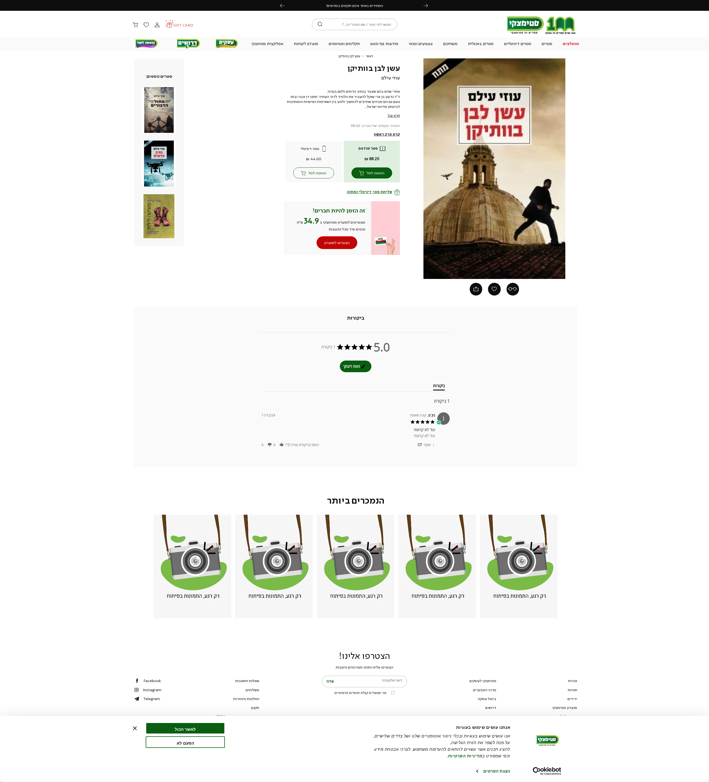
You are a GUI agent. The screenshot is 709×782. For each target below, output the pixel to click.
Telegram (151, 698)
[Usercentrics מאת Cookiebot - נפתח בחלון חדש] (547, 771)
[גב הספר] (513, 289)
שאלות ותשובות (247, 680)
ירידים (572, 698)
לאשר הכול (185, 729)
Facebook (152, 680)
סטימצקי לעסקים (482, 680)
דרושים (490, 707)
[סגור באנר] (135, 728)
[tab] (355, 318)
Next (428, 5)
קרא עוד (393, 115)
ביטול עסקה (487, 698)
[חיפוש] (320, 24)
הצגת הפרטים (496, 771)
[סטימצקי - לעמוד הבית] (541, 33)
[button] (571, 44)
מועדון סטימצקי (564, 707)
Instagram (152, 689)
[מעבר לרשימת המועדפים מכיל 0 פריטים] (146, 25)
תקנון (255, 707)
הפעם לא (185, 742)
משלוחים (252, 689)
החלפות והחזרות (246, 698)
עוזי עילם (390, 77)
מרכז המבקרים (484, 689)
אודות (572, 680)
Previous (285, 5)
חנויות (572, 689)
